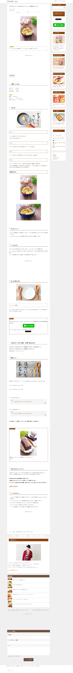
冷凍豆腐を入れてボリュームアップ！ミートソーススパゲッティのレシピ (23, 594)
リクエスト (54, 156)
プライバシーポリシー (56, 157)
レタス (32, 531)
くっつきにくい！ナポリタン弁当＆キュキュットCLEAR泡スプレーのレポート (59, 123)
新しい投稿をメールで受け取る (13, 656)
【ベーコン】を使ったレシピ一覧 (16, 389)
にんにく (24, 531)
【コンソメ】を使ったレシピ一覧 (16, 385)
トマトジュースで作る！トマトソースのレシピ (22, 413)
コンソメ (13, 531)
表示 (13, 75)
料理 (13, 10)
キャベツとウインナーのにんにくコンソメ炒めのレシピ (20, 599)
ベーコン (28, 531)
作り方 (11, 458)
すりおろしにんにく (19, 531)
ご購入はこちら (56, 49)
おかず (10, 10)
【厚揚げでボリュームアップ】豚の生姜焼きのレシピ (20, 589)
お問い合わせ (13, 486)
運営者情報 (54, 155)
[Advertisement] (28, 63)
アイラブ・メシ (12, 1)
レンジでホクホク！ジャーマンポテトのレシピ (22, 401)
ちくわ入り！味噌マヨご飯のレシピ (18, 584)
